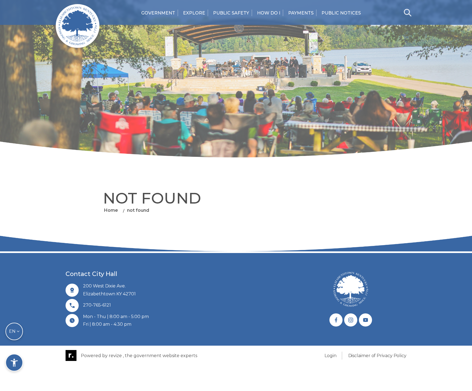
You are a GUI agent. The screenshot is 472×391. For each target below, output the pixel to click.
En (13, 331)
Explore (194, 13)
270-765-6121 (97, 305)
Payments (301, 13)
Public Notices (341, 13)
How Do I (268, 13)
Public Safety (231, 13)
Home (111, 210)
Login (330, 355)
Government (158, 13)
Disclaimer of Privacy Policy (377, 355)
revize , (116, 355)
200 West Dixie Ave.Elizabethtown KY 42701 (109, 289)
